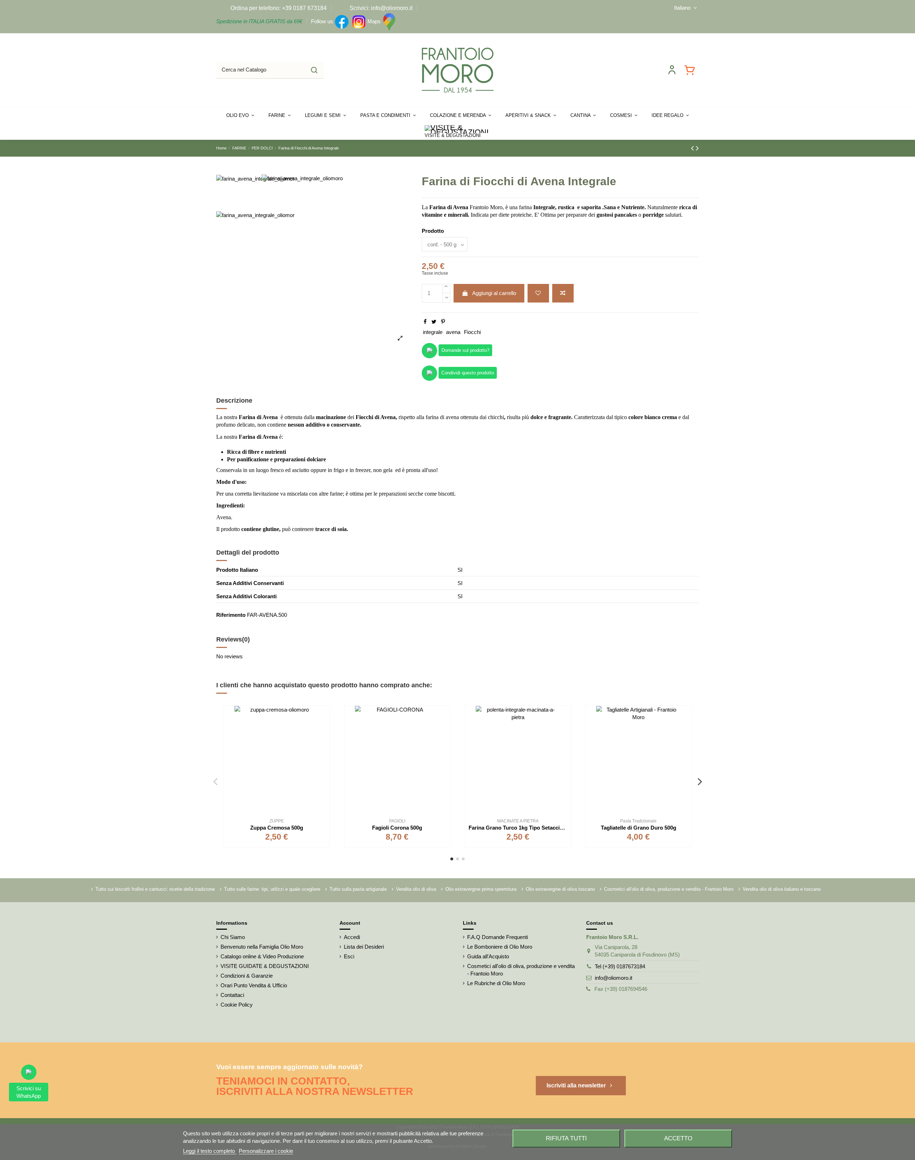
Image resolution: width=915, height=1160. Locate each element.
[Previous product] (693, 148)
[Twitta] (433, 322)
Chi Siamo (233, 937)
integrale (432, 332)
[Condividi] (425, 322)
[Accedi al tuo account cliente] (672, 70)
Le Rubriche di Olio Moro (496, 983)
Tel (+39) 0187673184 (620, 966)
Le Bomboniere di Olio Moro (499, 947)
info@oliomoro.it (613, 978)
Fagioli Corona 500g (397, 828)
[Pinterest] (443, 322)
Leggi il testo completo (209, 1151)
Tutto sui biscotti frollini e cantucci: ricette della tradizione (155, 889)
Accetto (678, 1138)
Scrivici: (360, 8)
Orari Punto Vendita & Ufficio (254, 985)
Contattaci (232, 995)
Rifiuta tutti (566, 1138)
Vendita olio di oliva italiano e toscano (782, 889)
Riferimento (231, 615)
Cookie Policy (237, 1005)
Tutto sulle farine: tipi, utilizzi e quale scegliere (272, 889)
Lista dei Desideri (364, 947)
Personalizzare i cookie (266, 1151)
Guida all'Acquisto (488, 956)
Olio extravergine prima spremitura (480, 889)
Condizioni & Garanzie (247, 976)
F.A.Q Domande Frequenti (497, 937)
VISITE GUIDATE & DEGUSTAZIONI (265, 966)
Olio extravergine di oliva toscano (560, 889)
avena (453, 332)
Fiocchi (472, 332)
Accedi (352, 937)
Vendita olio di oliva (416, 889)
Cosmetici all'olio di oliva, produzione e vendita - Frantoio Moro (668, 889)
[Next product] (697, 148)
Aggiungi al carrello (494, 293)
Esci (349, 956)
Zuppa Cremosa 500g (276, 828)
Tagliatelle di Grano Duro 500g (638, 828)
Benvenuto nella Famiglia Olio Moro (262, 947)
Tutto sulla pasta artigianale (358, 889)
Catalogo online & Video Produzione (262, 956)
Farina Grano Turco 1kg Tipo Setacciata (518, 828)
